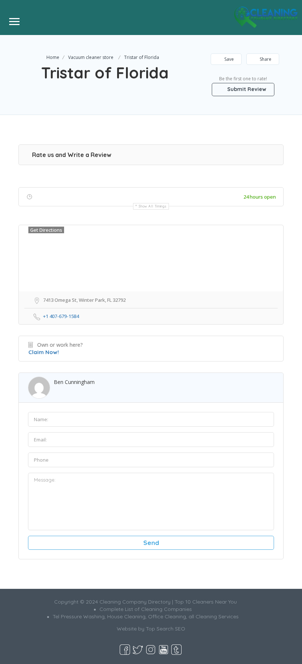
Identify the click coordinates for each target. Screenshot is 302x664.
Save (228, 59)
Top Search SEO (165, 628)
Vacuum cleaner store (90, 57)
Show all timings (152, 206)
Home (52, 57)
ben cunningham (74, 381)
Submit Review (246, 89)
